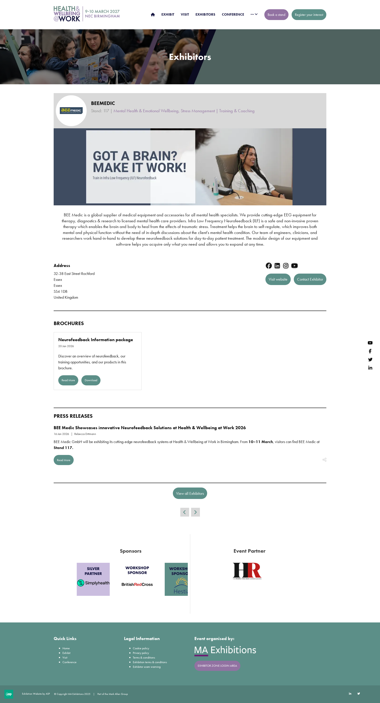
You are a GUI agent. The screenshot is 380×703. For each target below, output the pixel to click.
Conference (69, 662)
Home (66, 648)
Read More (68, 380)
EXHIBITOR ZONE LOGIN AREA (217, 666)
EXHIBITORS (205, 14)
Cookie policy (141, 648)
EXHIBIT (167, 14)
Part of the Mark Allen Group (112, 694)
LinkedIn (370, 368)
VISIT (185, 14)
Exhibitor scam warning (147, 667)
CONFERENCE (233, 14)
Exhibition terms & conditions (150, 662)
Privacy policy (141, 653)
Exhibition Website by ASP (36, 694)
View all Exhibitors (190, 493)
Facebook (370, 351)
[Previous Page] (184, 512)
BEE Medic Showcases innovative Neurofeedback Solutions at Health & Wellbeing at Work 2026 (150, 428)
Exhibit (66, 653)
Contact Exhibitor (310, 279)
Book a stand (276, 14)
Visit (64, 657)
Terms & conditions (144, 657)
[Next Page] (195, 512)
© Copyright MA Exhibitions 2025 (72, 694)
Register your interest (309, 14)
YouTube (370, 343)
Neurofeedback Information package (95, 339)
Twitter (370, 359)
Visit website (278, 279)
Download (91, 380)
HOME (153, 14)
